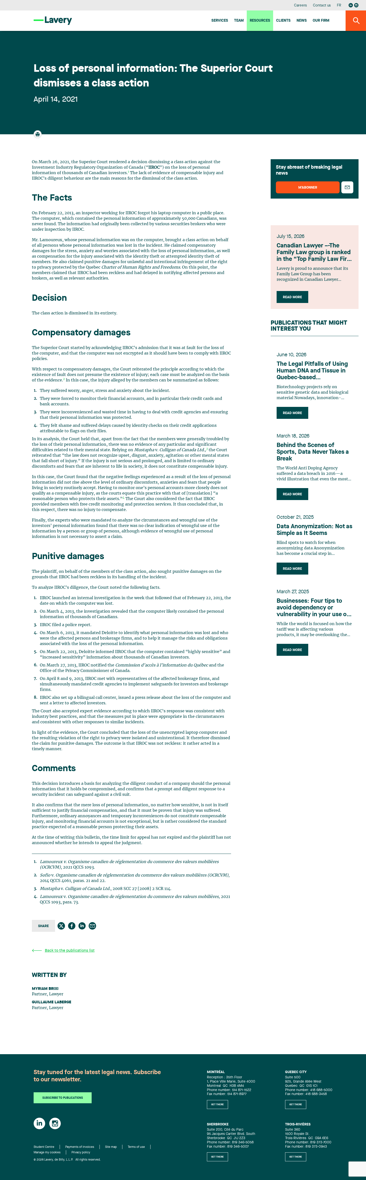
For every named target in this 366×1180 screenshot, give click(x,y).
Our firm (321, 21)
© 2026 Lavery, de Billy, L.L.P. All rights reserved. (67, 1159)
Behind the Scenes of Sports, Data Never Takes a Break (313, 452)
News (302, 21)
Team (239, 21)
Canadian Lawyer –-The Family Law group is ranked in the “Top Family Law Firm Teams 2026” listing (314, 253)
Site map (111, 1147)
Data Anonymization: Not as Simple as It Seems (314, 530)
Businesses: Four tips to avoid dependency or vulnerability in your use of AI (313, 608)
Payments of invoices (79, 1147)
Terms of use (136, 1147)
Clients (283, 21)
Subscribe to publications (62, 1098)
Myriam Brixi (45, 989)
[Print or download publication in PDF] (38, 137)
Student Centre (44, 1147)
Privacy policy (80, 1152)
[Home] (53, 20)
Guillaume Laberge (51, 1002)
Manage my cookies (47, 1152)
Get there (217, 1104)
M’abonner (307, 187)
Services (219, 21)
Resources (260, 21)
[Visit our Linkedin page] (351, 5)
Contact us (322, 5)
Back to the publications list (70, 951)
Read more (292, 297)
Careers (300, 5)
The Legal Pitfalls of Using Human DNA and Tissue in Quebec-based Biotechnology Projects (312, 371)
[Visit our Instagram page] (356, 5)
